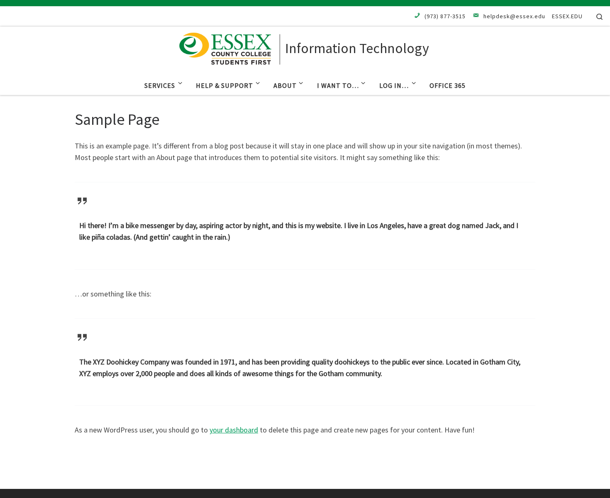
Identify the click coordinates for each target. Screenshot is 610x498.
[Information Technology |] (230, 47)
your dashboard (234, 430)
